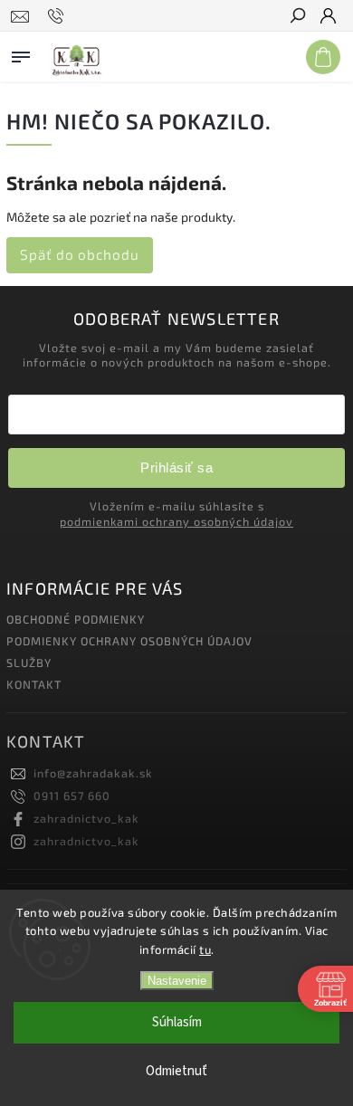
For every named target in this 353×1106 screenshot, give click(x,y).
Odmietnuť (176, 1071)
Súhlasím (177, 1022)
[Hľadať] (296, 17)
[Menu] (20, 53)
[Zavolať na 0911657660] (58, 16)
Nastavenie (177, 980)
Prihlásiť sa (176, 467)
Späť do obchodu (79, 254)
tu (205, 949)
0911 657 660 (71, 795)
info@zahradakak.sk (93, 773)
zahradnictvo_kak (86, 818)
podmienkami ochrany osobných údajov (176, 521)
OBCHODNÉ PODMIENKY (75, 619)
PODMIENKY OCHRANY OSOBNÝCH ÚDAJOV (129, 641)
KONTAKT (34, 684)
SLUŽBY (29, 662)
